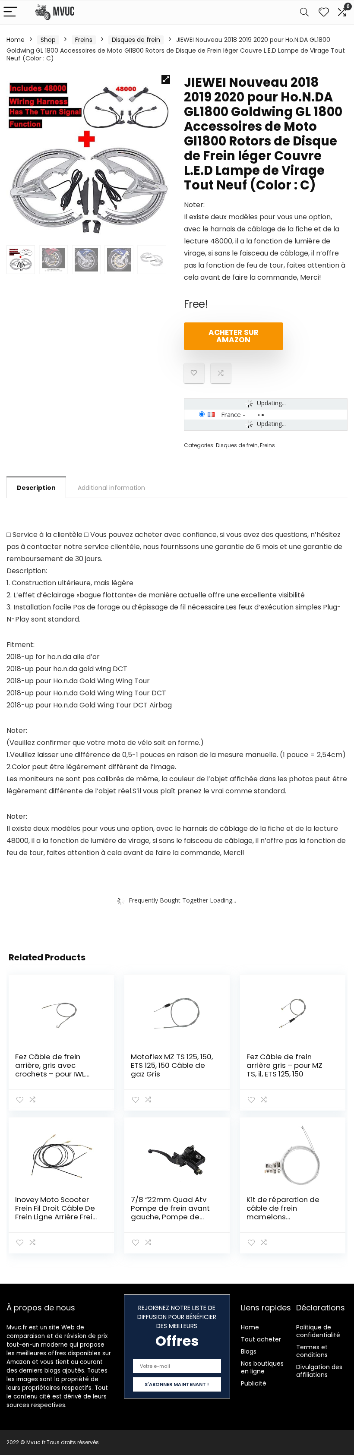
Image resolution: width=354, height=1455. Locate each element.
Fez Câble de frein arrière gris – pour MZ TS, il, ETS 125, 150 (284, 1065)
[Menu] (10, 12)
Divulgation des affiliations (319, 1371)
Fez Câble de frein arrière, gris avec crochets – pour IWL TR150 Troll (50, 1069)
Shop (48, 39)
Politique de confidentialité (318, 1331)
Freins (83, 39)
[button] (165, 79)
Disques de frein (136, 39)
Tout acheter (261, 1339)
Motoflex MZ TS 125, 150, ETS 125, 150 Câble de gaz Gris (172, 1065)
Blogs (248, 1351)
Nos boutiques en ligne (262, 1367)
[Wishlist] (324, 12)
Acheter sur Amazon (234, 336)
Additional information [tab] (111, 487)
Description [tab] (36, 487)
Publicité (253, 1383)
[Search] (304, 12)
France (231, 414)
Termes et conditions (312, 1351)
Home (15, 39)
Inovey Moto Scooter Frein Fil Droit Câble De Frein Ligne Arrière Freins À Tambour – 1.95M (58, 1212)
